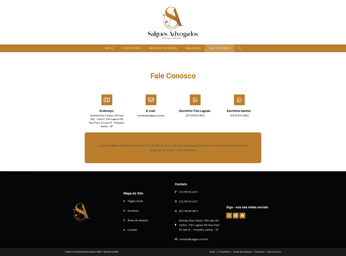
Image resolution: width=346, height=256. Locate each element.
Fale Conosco (274, 251)
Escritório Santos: (239, 111)
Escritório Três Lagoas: (195, 111)
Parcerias (259, 251)
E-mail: (151, 111)
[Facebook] (242, 215)
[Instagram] (229, 215)
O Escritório (224, 251)
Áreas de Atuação (242, 251)
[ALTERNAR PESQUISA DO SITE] (239, 48)
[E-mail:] (151, 99)
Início (212, 251)
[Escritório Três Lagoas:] (195, 99)
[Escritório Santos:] (239, 99)
